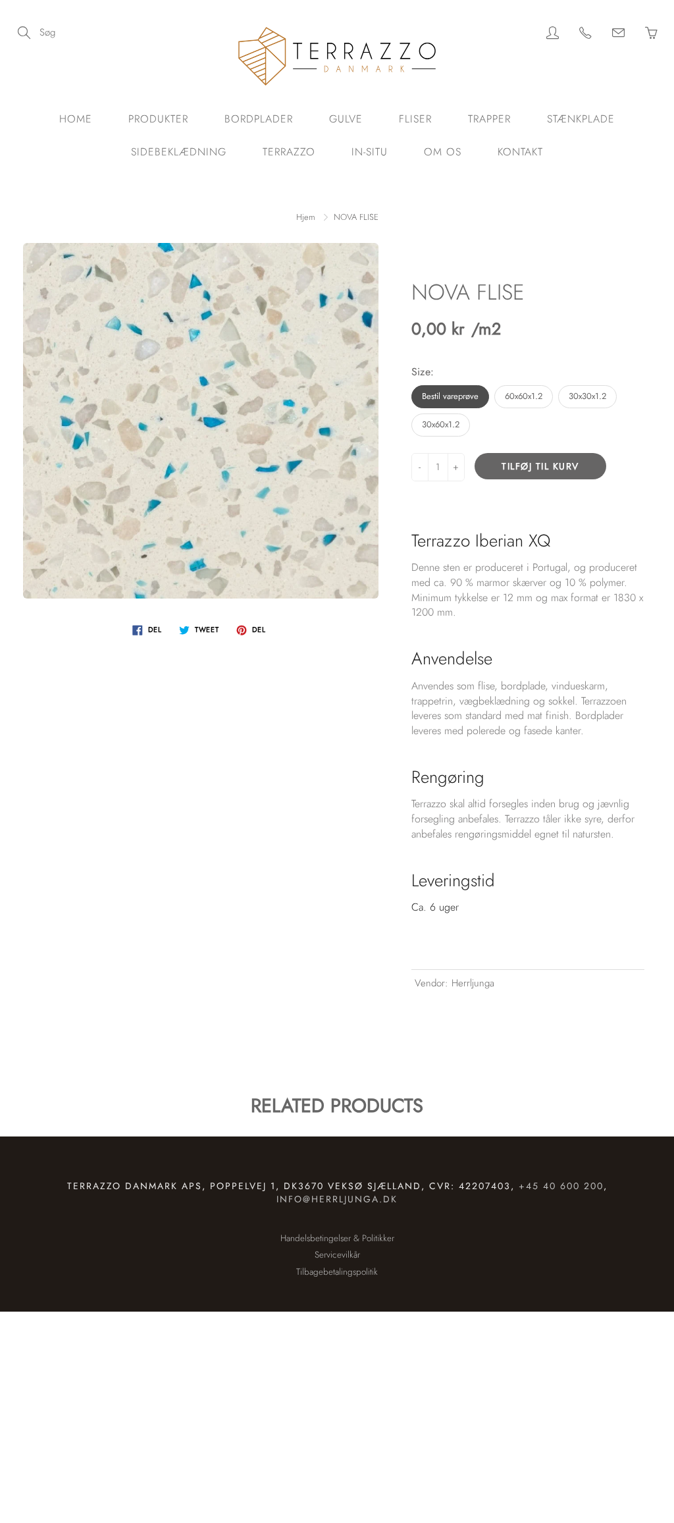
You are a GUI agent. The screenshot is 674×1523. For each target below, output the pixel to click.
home (75, 118)
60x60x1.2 (523, 396)
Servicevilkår (337, 1254)
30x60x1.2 (440, 424)
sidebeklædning (178, 151)
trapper (489, 118)
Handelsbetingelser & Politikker (337, 1238)
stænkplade (581, 118)
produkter (158, 118)
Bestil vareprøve (450, 396)
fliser (415, 118)
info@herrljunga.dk (337, 1199)
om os (442, 151)
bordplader (258, 118)
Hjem (305, 217)
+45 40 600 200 (561, 1185)
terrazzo (289, 151)
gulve (346, 118)
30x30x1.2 (587, 396)
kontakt (520, 151)
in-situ (369, 151)
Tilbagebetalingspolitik (337, 1272)
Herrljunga (473, 983)
